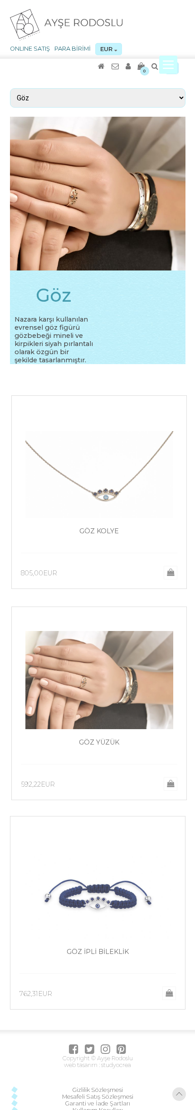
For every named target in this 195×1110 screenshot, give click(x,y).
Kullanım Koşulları (98, 802)
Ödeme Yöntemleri (97, 815)
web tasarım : (82, 757)
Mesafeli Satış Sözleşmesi (97, 788)
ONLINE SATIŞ (30, 48)
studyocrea (115, 757)
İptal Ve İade (98, 809)
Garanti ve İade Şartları (97, 795)
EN (172, 68)
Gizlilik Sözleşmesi (97, 781)
